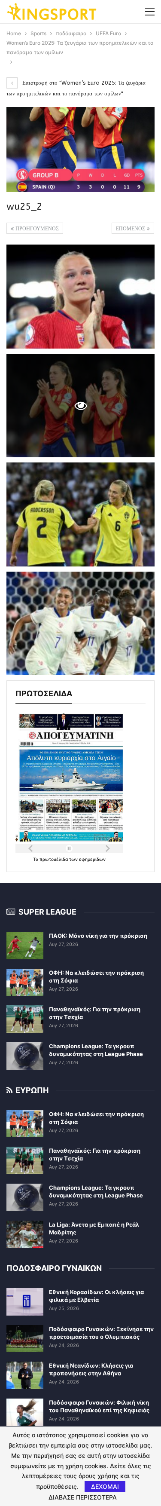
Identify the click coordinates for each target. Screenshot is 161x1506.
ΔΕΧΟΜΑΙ (105, 1486)
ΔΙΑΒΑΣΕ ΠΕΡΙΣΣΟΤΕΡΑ (83, 1497)
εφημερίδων (92, 859)
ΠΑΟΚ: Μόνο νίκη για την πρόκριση (98, 935)
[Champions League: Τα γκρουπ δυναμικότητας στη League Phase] (24, 1056)
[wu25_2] (80, 297)
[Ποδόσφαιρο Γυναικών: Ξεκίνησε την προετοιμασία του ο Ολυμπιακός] (24, 1339)
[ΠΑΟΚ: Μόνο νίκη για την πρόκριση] (24, 945)
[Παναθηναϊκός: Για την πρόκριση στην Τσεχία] (24, 1019)
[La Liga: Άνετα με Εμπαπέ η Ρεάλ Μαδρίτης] (24, 1234)
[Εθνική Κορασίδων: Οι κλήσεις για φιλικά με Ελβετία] (24, 1302)
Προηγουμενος (36, 229)
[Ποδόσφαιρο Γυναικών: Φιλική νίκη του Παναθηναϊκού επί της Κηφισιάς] (24, 1412)
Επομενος (131, 229)
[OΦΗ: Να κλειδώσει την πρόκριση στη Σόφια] (24, 982)
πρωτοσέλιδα (54, 859)
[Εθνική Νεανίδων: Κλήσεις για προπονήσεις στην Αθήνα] (24, 1375)
